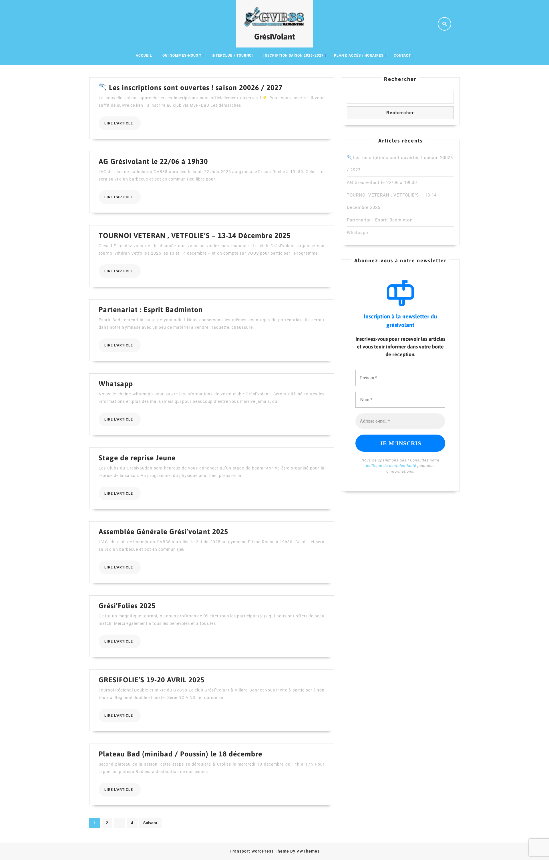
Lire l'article (122, 125)
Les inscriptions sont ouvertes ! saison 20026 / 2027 (195, 88)
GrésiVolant (274, 36)
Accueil (144, 55)
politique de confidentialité (391, 465)
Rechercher (400, 79)
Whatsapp (116, 384)
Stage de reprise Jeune (137, 458)
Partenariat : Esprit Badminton (151, 310)
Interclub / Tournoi (232, 55)
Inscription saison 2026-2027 (293, 55)
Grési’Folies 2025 (127, 606)
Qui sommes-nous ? (181, 55)
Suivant (150, 823)
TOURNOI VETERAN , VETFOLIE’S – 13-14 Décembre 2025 (195, 235)
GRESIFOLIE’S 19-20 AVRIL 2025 (151, 680)
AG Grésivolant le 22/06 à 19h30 (153, 161)
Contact (402, 55)
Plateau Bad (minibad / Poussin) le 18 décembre (180, 754)
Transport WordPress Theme (259, 851)
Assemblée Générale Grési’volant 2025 (163, 532)
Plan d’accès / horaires (358, 55)
